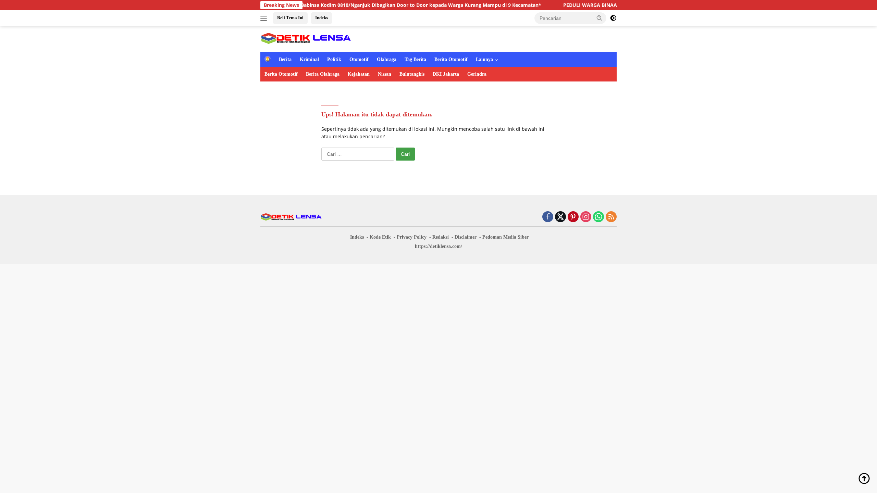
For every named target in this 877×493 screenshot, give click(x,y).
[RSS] (611, 217)
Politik (334, 59)
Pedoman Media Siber (505, 237)
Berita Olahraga (322, 74)
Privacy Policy (412, 237)
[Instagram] (585, 217)
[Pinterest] (573, 217)
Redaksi (440, 237)
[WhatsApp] (598, 217)
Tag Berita (415, 59)
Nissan (384, 74)
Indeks (321, 17)
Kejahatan (359, 74)
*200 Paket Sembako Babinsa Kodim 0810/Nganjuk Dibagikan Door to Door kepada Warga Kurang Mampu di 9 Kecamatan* (377, 5)
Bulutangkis (411, 74)
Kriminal (309, 59)
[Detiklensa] (305, 38)
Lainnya (484, 59)
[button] (599, 17)
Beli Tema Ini (290, 17)
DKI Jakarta (446, 74)
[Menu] (265, 18)
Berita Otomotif (451, 59)
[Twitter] (560, 217)
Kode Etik (380, 237)
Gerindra (476, 74)
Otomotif (359, 59)
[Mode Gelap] (613, 18)
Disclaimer (466, 237)
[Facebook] (547, 217)
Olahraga (386, 59)
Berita (285, 59)
